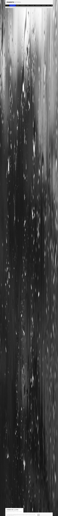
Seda (48, 5)
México (17, 5)
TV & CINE (32, 5)
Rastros (44, 5)
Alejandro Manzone (10, 511)
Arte (28, 5)
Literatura (12, 5)
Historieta (22, 5)
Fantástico (37, 5)
